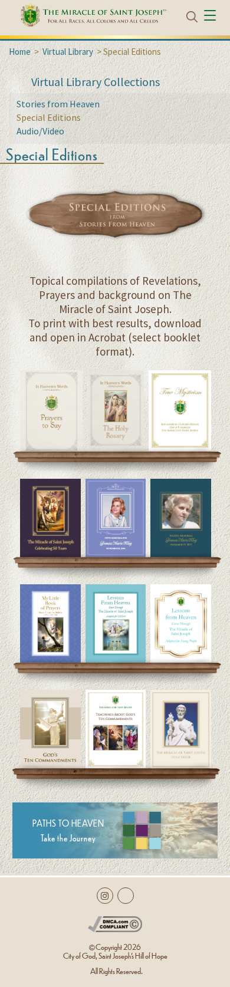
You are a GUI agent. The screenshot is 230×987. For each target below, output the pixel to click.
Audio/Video (40, 131)
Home (20, 51)
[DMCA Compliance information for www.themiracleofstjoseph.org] (115, 922)
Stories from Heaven (58, 104)
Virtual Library (67, 51)
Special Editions (49, 117)
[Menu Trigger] (211, 16)
